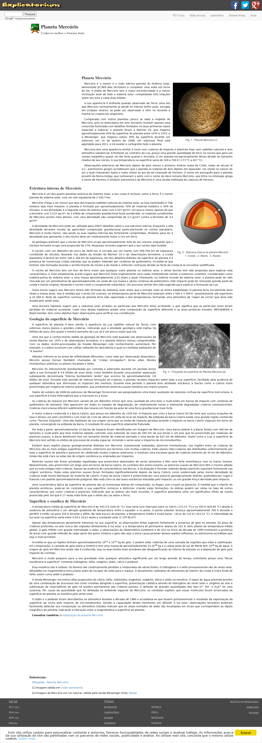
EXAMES (108, 718)
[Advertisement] (166, 47)
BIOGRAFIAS (110, 707)
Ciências (13, 723)
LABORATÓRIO (111, 712)
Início (253, 15)
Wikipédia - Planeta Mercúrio (50, 682)
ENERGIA (156, 723)
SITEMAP (253, 713)
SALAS (13, 702)
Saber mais (27, 738)
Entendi (246, 732)
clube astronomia (72, 687)
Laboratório (217, 15)
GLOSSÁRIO (109, 723)
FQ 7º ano (178, 15)
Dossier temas (237, 15)
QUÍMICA (156, 707)
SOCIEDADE (157, 717)
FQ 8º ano (14, 712)
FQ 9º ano (14, 717)
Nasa (132, 693)
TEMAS (109, 702)
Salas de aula (197, 15)
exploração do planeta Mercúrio (83, 615)
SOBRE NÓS (252, 707)
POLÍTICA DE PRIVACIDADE (244, 702)
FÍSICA (154, 712)
